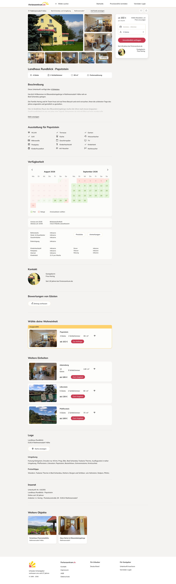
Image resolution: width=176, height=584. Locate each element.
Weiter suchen (63, 4)
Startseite (99, 4)
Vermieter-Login (140, 4)
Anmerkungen (95, 234)
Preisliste (79, 234)
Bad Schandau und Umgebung (61, 11)
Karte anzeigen (40, 449)
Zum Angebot (78, 377)
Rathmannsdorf (79, 11)
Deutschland (94, 566)
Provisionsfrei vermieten (118, 4)
